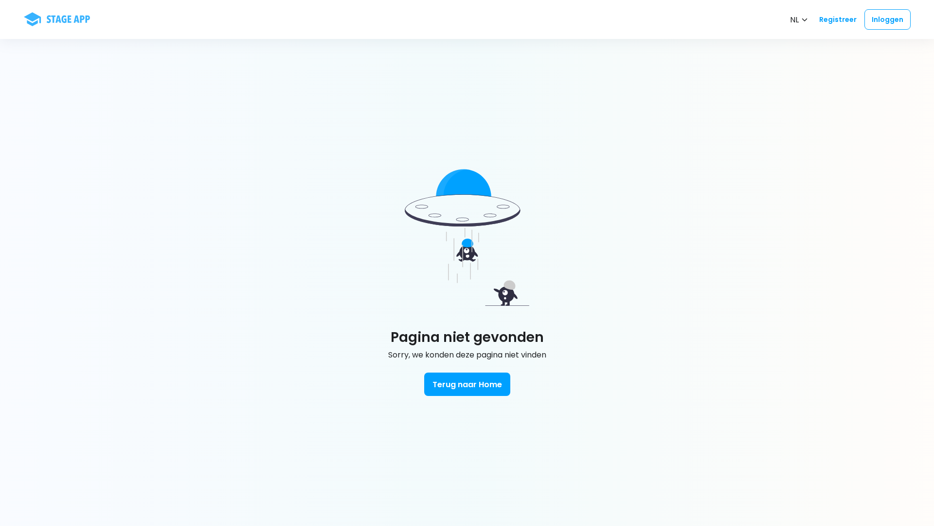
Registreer (838, 19)
